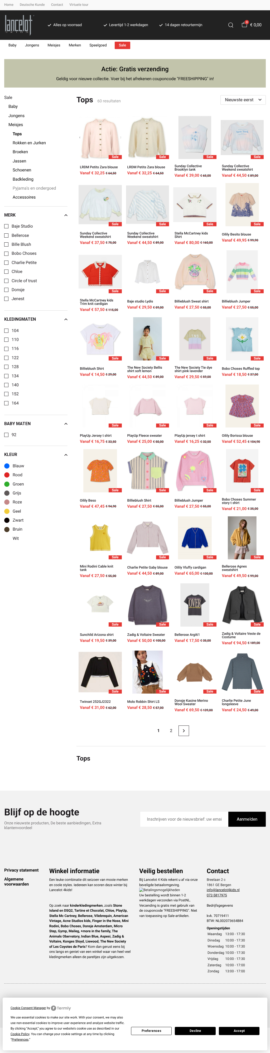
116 (15, 348)
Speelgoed (98, 45)
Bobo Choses (24, 253)
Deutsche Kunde (32, 5)
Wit (16, 538)
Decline (195, 1031)
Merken (75, 45)
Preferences (151, 1031)
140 (15, 385)
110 (15, 339)
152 (15, 394)
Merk (10, 215)
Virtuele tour (78, 5)
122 (15, 357)
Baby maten (17, 423)
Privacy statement (21, 870)
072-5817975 (217, 895)
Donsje (18, 289)
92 (14, 434)
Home (8, 5)
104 (15, 330)
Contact (57, 5)
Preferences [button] (20, 1039)
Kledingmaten (20, 319)
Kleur (10, 454)
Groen (18, 484)
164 (15, 403)
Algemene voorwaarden (16, 881)
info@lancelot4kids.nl (223, 890)
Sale (122, 45)
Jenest (18, 298)
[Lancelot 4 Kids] (19, 25)
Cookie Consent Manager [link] (28, 1008)
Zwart (18, 520)
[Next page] (184, 730)
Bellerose (20, 235)
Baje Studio (22, 226)
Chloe (17, 271)
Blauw (18, 466)
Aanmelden (247, 819)
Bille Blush (21, 244)
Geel (17, 511)
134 (15, 376)
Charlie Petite (24, 262)
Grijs (17, 493)
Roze (17, 502)
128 (15, 366)
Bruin (17, 529)
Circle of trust (24, 280)
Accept (239, 1031)
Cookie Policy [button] (20, 1034)
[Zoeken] (231, 25)
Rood (17, 475)
